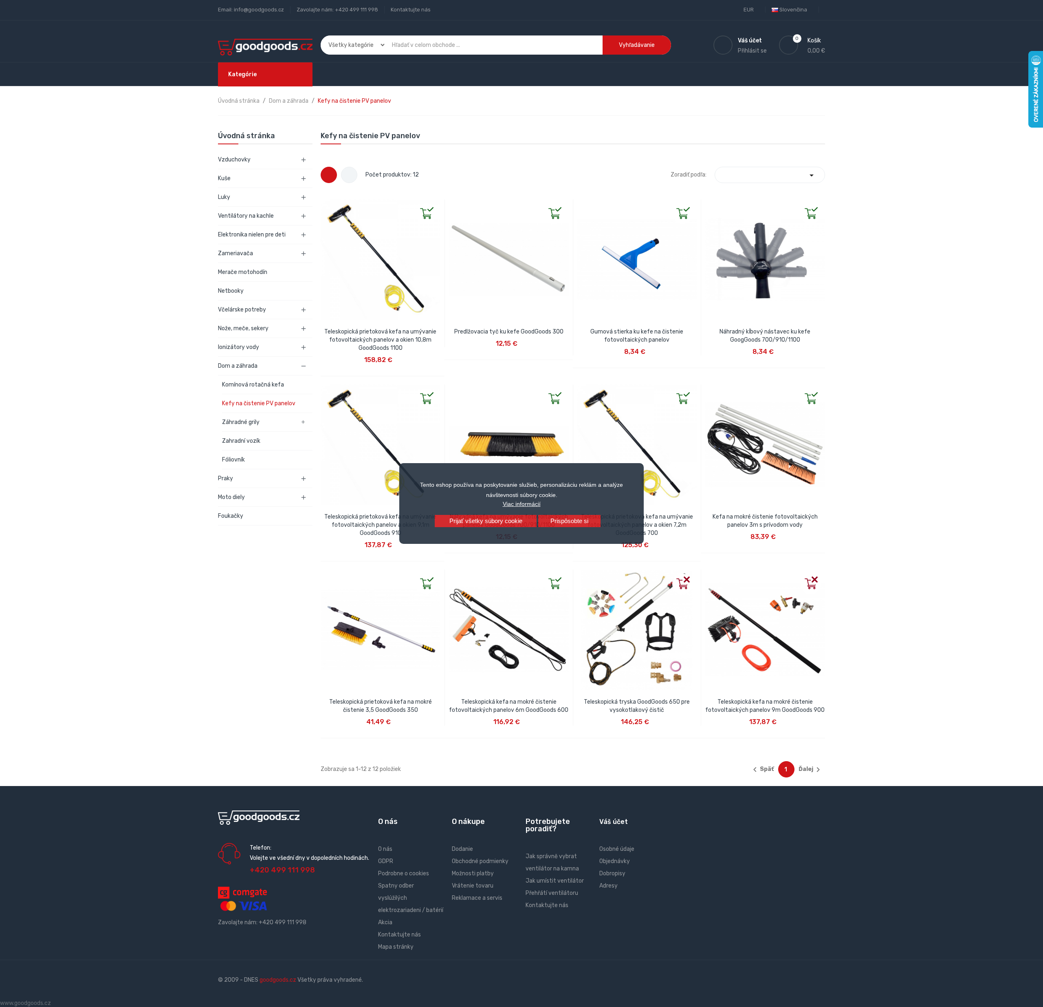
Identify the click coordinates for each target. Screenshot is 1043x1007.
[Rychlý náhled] (327, 206)
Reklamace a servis (477, 897)
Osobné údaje (616, 849)
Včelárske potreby (242, 309)
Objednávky (614, 861)
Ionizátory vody (238, 347)
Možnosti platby (473, 873)
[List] (349, 175)
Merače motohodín (242, 272)
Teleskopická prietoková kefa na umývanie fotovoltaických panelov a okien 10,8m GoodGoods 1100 (380, 339)
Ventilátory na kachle (246, 215)
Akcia (385, 922)
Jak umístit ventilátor (555, 880)
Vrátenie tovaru (472, 885)
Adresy (608, 885)
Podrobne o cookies (403, 873)
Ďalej (811, 770)
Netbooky (231, 290)
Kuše (224, 178)
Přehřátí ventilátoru (552, 893)
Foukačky (230, 515)
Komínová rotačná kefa (253, 384)
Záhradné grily (241, 422)
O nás (385, 849)
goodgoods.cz (278, 979)
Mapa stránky (396, 946)
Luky (224, 197)
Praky (225, 478)
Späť (762, 770)
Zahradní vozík (241, 440)
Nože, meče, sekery (243, 328)
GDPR (385, 861)
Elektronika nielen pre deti (252, 234)
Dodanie (462, 849)
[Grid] (329, 175)
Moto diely (231, 497)
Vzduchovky (234, 159)
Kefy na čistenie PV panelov (258, 403)
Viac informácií (522, 504)
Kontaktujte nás (411, 10)
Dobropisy (612, 873)
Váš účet (613, 822)
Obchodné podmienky (480, 861)
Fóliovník (233, 459)
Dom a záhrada (237, 365)
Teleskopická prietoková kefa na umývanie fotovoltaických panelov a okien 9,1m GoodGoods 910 (380, 525)
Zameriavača (235, 253)
